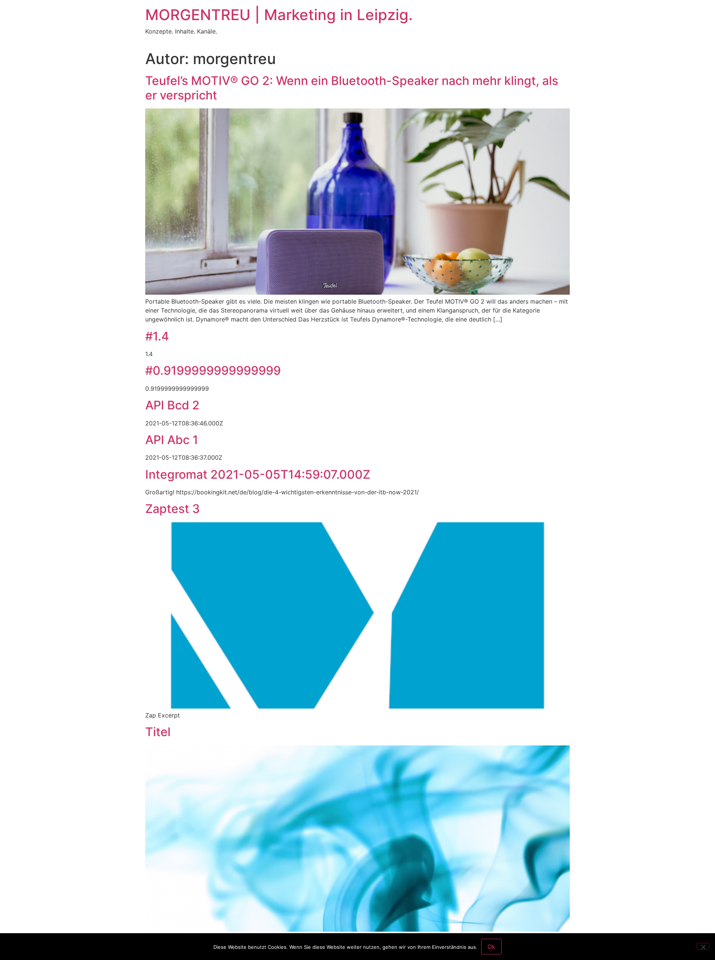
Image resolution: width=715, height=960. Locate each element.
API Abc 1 (171, 440)
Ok (491, 946)
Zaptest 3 (172, 508)
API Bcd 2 (172, 405)
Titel (158, 732)
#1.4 (157, 336)
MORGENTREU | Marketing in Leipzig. (279, 15)
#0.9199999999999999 (213, 370)
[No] (703, 946)
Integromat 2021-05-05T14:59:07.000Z (257, 474)
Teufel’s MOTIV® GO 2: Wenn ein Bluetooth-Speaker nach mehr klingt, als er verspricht (351, 87)
